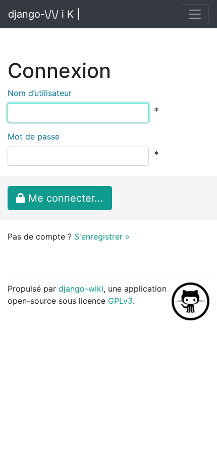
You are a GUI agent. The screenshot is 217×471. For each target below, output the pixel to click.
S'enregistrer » (102, 236)
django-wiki (81, 289)
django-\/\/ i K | (44, 14)
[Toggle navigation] (195, 14)
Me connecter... (64, 198)
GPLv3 (120, 301)
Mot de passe (34, 136)
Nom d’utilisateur (40, 93)
